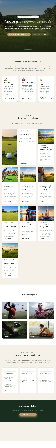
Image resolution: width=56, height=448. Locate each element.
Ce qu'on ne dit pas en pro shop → (18, 34)
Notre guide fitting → (28, 414)
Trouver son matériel (40, 34)
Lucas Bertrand (37, 68)
